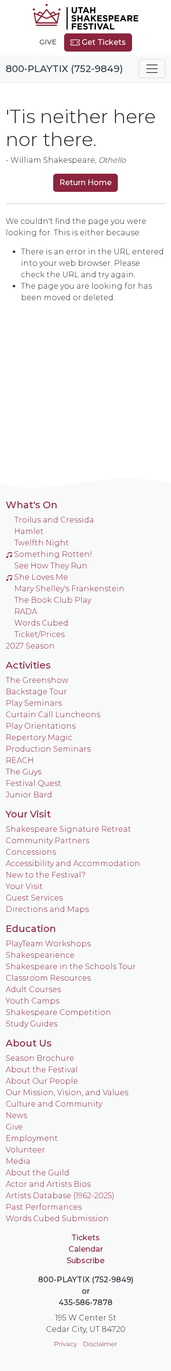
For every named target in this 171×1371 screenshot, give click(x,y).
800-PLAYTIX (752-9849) (64, 68)
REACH (20, 760)
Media (18, 1161)
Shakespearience (40, 955)
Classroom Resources (48, 978)
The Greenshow (37, 680)
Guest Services (34, 897)
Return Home (85, 182)
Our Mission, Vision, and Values (67, 1092)
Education (31, 928)
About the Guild (37, 1172)
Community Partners (47, 840)
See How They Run (50, 565)
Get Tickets (103, 42)
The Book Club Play (52, 600)
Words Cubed (41, 623)
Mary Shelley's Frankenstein (69, 588)
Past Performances (44, 1207)
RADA (25, 611)
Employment (32, 1138)
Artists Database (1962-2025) (60, 1195)
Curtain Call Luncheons (53, 714)
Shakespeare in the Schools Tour (71, 966)
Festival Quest (33, 783)
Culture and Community (54, 1104)
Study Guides (31, 1023)
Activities (28, 665)
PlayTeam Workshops (48, 943)
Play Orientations (41, 726)
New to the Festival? (46, 874)
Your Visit (28, 814)
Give (48, 42)
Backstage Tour (36, 691)
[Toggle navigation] (152, 68)
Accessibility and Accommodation (73, 863)
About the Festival (42, 1069)
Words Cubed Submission (57, 1218)
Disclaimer (100, 1344)
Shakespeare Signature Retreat (68, 829)
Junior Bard (29, 794)
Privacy (65, 1344)
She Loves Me (41, 577)
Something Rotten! (53, 554)
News (16, 1115)
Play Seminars (34, 703)
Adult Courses (33, 989)
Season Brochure (40, 1058)
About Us (29, 1043)
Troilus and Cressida (54, 519)
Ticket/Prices (39, 634)
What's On (31, 505)
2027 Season (30, 645)
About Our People (42, 1081)
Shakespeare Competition (58, 1012)
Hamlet (29, 531)
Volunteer (25, 1149)
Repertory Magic (39, 737)
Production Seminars (48, 749)
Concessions (31, 852)
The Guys (23, 771)
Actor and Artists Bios (48, 1184)
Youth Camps (32, 1000)
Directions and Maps (47, 909)
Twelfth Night (41, 542)
